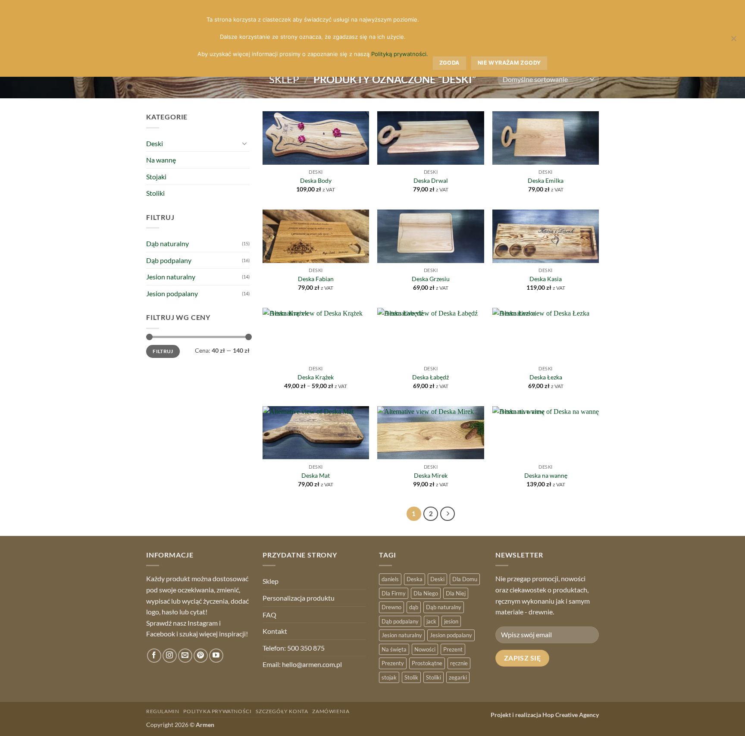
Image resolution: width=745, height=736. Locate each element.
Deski (154, 143)
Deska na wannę (545, 475)
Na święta (394, 649)
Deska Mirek (431, 475)
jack (431, 621)
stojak (389, 677)
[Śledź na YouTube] (216, 655)
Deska (415, 579)
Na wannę (161, 160)
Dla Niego (425, 593)
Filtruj (163, 351)
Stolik (411, 677)
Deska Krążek (315, 377)
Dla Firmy (394, 593)
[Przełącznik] (244, 143)
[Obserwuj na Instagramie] (170, 655)
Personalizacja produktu (299, 598)
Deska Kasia (545, 278)
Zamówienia (330, 711)
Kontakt (275, 631)
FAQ (269, 615)
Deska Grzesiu (431, 278)
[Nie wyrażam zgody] (733, 41)
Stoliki (155, 193)
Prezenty (393, 663)
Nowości (424, 649)
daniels (390, 579)
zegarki (458, 677)
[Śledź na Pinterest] (201, 655)
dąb (413, 607)
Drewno (391, 607)
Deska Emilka (545, 180)
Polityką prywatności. (399, 53)
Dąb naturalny (167, 243)
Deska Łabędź (430, 377)
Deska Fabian (316, 278)
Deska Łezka (545, 377)
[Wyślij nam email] (185, 655)
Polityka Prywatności (217, 711)
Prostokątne (427, 663)
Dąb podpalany (168, 260)
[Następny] (447, 514)
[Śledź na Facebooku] (154, 655)
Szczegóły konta (282, 711)
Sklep (284, 79)
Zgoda (449, 63)
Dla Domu (464, 579)
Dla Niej (456, 593)
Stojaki (156, 176)
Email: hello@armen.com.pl (302, 664)
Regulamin (162, 711)
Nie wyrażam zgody (509, 63)
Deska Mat (315, 475)
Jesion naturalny (170, 276)
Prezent (453, 649)
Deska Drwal (430, 180)
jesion (451, 621)
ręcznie (459, 663)
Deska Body (316, 180)
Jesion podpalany (172, 293)
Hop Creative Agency (570, 714)
